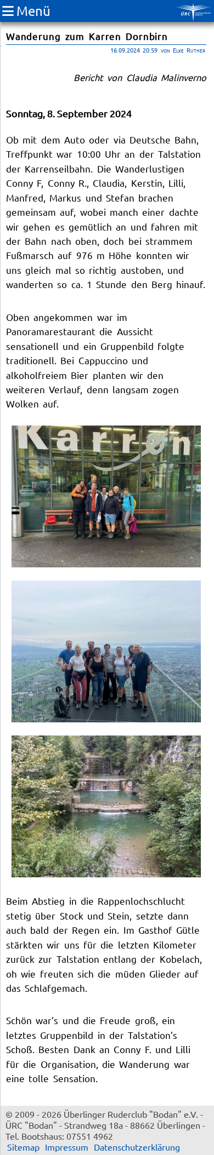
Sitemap (23, 1146)
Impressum (66, 1146)
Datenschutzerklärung (137, 1146)
